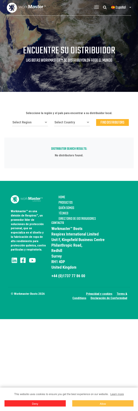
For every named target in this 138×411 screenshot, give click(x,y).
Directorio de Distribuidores (77, 219)
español (121, 7)
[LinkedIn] (14, 260)
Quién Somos (66, 208)
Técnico (63, 213)
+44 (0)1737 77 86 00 (68, 276)
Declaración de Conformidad (109, 298)
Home (62, 197)
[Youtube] (32, 260)
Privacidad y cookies (99, 293)
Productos (66, 202)
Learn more (117, 394)
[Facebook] (23, 260)
